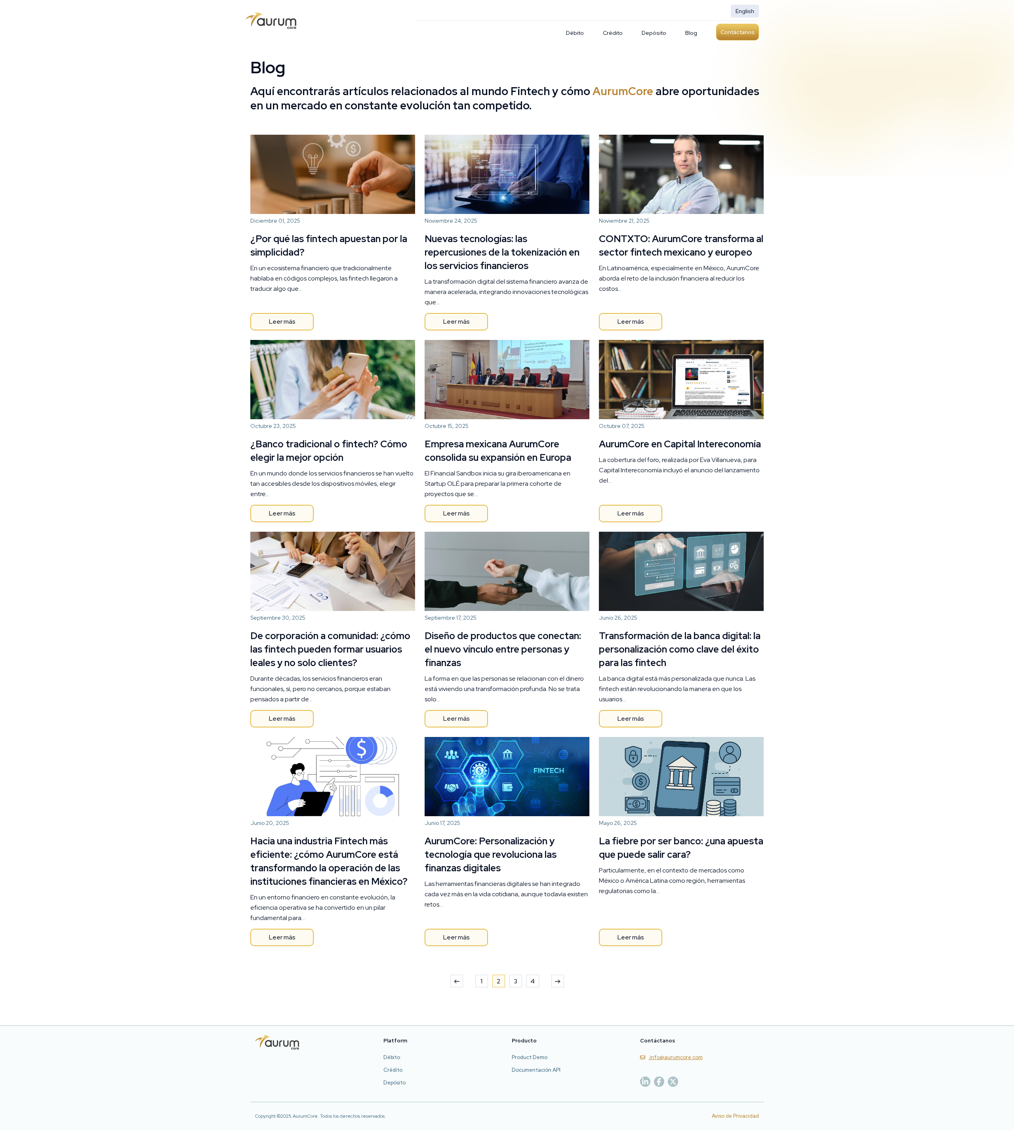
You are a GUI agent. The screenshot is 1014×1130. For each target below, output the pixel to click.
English (745, 11)
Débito (575, 32)
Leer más (282, 321)
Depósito (654, 32)
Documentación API (536, 1070)
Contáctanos (737, 32)
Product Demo (529, 1057)
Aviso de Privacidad (735, 1116)
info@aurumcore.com (675, 1057)
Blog (691, 32)
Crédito (613, 32)
